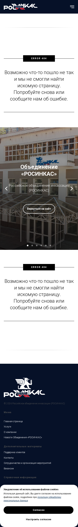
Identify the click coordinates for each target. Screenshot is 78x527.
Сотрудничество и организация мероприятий (27, 463)
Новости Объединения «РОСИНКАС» (23, 437)
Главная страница (13, 421)
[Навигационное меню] (72, 6)
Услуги (7, 426)
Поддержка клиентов (14, 452)
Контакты (9, 457)
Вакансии (9, 468)
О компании (10, 432)
